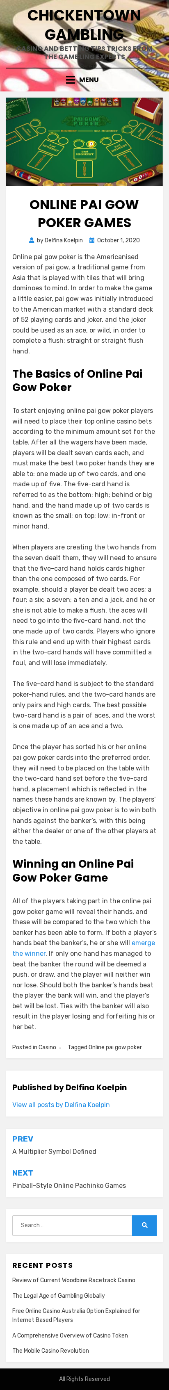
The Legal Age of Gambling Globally (58, 1295)
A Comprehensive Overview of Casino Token (70, 1335)
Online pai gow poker (115, 1047)
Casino (47, 1047)
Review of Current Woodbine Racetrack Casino (73, 1280)
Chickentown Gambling (84, 25)
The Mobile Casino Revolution (50, 1350)
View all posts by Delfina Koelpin (61, 1105)
